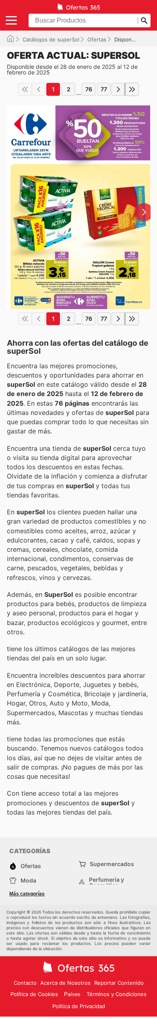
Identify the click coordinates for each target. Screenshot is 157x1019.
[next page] (118, 89)
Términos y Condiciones (117, 994)
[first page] (25, 89)
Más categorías (27, 894)
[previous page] (38, 89)
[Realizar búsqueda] (144, 20)
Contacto (25, 983)
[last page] (132, 89)
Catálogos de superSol (51, 39)
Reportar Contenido (119, 983)
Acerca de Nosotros (65, 983)
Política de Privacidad (78, 1006)
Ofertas (96, 39)
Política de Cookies (34, 994)
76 (88, 89)
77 (104, 89)
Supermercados (112, 863)
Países (72, 994)
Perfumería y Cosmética (106, 882)
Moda (28, 880)
